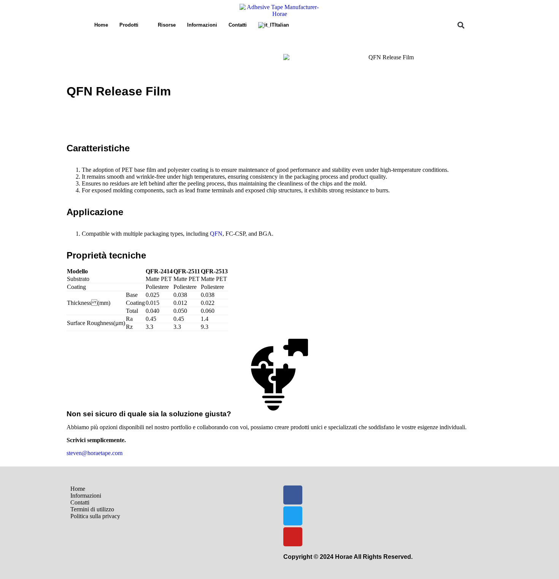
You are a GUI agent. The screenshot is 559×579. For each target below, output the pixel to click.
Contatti (238, 25)
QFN (216, 233)
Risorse (167, 25)
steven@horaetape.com (94, 453)
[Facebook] (292, 494)
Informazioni (202, 25)
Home (101, 25)
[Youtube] (292, 536)
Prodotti (128, 25)
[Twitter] (292, 515)
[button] (460, 25)
